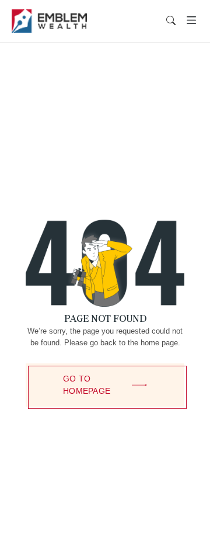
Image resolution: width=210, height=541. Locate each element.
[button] (171, 21)
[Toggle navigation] (191, 20)
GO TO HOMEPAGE (86, 385)
